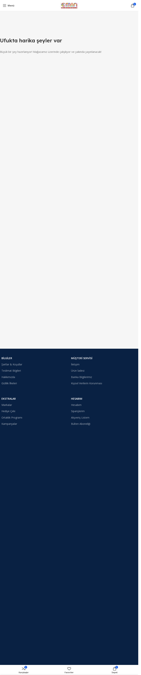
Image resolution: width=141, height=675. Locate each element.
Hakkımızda (8, 377)
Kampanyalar (9, 423)
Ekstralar (8, 398)
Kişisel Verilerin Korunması (86, 383)
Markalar (6, 405)
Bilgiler (6, 358)
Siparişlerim (78, 411)
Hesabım (76, 398)
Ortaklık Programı (11, 417)
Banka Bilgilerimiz (81, 377)
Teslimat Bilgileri (11, 370)
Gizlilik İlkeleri (9, 383)
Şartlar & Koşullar (11, 364)
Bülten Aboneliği (80, 423)
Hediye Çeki (8, 411)
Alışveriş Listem (80, 417)
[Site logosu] (69, 5)
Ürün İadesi (77, 370)
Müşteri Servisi (81, 358)
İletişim (75, 364)
